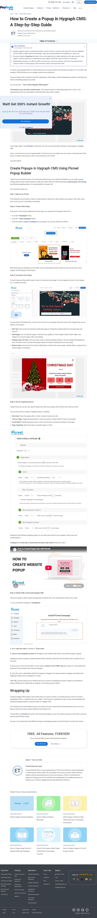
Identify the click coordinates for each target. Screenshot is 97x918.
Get (23, 127)
